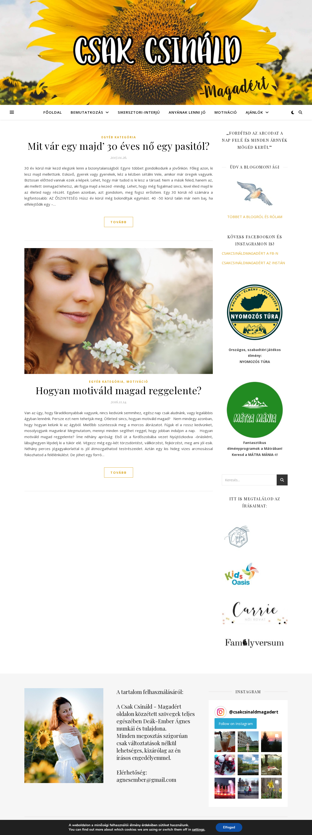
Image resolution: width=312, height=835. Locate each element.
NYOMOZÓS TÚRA (255, 361)
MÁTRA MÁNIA (260, 454)
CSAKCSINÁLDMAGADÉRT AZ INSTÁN (253, 262)
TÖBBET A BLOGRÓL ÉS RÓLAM (254, 216)
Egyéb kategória (118, 137)
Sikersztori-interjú (139, 112)
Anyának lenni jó (187, 112)
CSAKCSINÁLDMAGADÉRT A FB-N (250, 253)
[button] (224, 741)
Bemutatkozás (87, 112)
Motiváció (225, 112)
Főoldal (52, 112)
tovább (118, 222)
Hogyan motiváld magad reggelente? (119, 390)
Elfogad (229, 827)
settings (198, 829)
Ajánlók (254, 112)
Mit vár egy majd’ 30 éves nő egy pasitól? (119, 145)
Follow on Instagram (236, 723)
